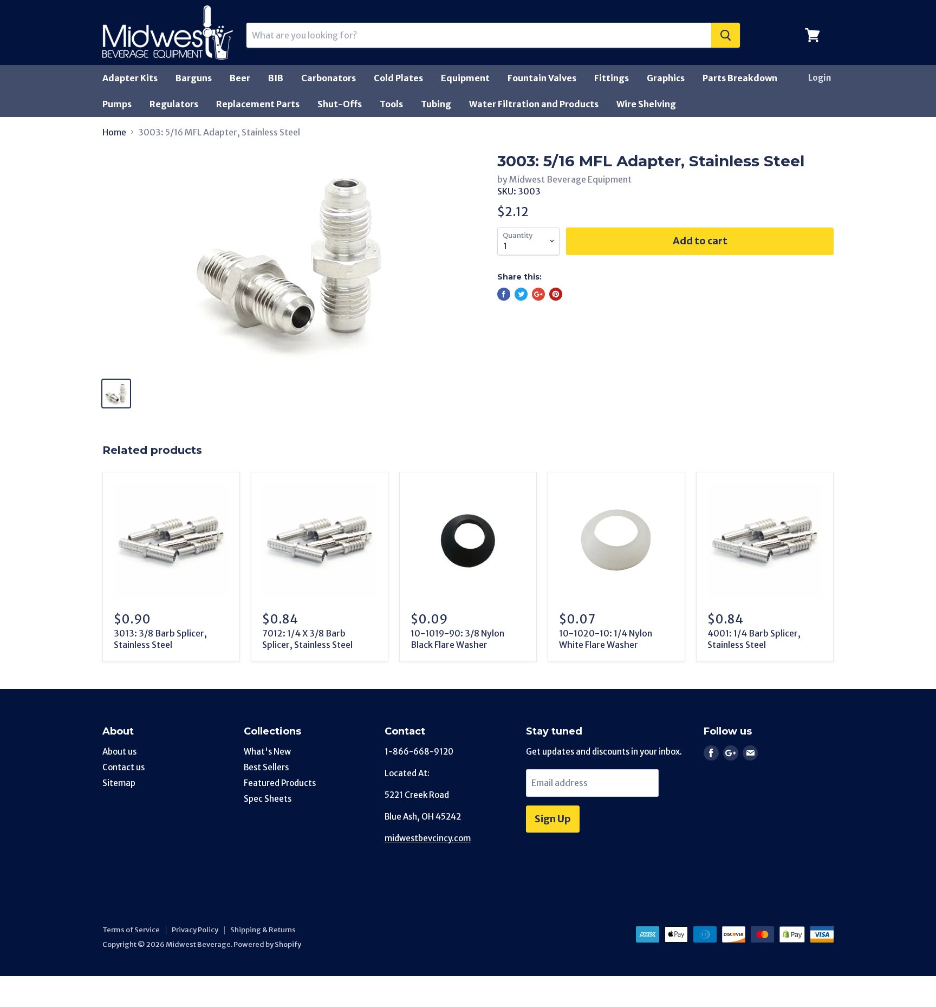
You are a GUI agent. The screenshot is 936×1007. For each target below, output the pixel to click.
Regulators (174, 104)
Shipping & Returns (263, 929)
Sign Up (553, 819)
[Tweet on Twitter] (521, 294)
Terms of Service (131, 929)
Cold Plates (398, 78)
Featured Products (280, 783)
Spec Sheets (267, 799)
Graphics (666, 78)
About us (119, 751)
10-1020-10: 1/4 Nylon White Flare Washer (605, 639)
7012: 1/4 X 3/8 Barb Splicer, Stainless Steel (307, 639)
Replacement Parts (258, 104)
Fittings (611, 78)
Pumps (117, 104)
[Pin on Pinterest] (555, 294)
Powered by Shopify (267, 944)
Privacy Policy (195, 929)
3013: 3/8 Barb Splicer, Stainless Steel (160, 639)
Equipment (465, 78)
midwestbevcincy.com (428, 838)
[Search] (725, 35)
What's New (267, 751)
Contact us (123, 767)
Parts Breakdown (740, 78)
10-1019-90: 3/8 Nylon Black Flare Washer (457, 639)
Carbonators (328, 78)
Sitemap (118, 783)
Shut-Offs (339, 104)
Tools (391, 104)
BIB (275, 78)
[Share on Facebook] (503, 294)
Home (114, 132)
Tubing (436, 104)
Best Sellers (266, 767)
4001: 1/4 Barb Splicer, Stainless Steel (754, 639)
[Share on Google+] (538, 294)
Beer (240, 78)
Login (819, 78)
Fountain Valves (542, 78)
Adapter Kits (130, 78)
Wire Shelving (646, 104)
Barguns (194, 78)
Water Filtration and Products (534, 104)
